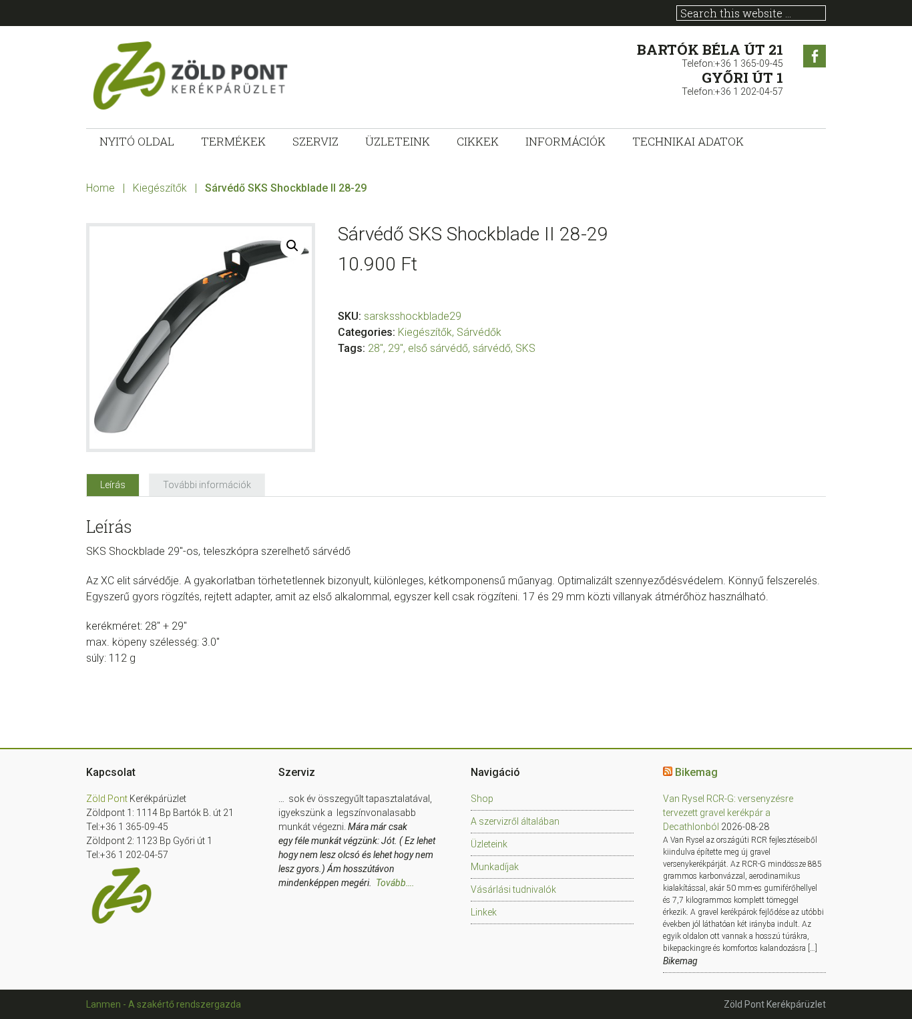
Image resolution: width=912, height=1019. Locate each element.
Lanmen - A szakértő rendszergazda (163, 1004)
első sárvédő (438, 348)
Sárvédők (479, 332)
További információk (207, 484)
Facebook (814, 56)
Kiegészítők (160, 188)
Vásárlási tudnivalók (513, 889)
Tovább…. (395, 882)
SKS (525, 348)
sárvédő (492, 348)
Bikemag (696, 772)
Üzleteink (489, 844)
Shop (482, 798)
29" (395, 348)
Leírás (113, 484)
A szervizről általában (515, 821)
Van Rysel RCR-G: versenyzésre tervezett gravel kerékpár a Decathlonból (728, 812)
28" (375, 348)
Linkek (484, 912)
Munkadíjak (495, 866)
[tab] (113, 484)
